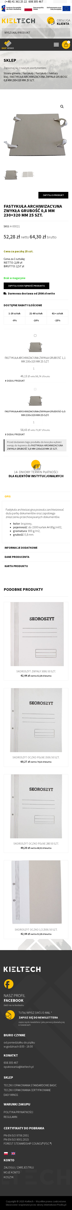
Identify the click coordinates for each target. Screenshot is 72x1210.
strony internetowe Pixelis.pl (51, 1204)
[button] (62, 106)
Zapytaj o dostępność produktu (26, 285)
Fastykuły (28, 73)
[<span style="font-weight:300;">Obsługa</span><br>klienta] (51, 21)
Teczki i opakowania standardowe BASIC (30, 1085)
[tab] (36, 496)
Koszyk (9, 1177)
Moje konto (12, 1172)
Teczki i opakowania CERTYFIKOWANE (27, 1090)
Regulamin (10, 1117)
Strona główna (12, 73)
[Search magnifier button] (66, 32)
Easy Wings (11, 1095)
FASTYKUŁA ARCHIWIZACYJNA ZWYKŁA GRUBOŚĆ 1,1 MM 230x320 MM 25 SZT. (35, 359)
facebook (14, 998)
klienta (63, 22)
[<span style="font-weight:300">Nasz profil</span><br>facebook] (9, 984)
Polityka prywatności (18, 1112)
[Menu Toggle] (56, 44)
